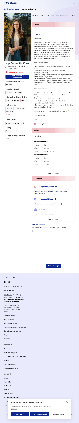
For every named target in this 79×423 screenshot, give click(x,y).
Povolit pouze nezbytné (39, 414)
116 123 (18, 309)
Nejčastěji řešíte (9, 316)
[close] (67, 402)
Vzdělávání (7, 360)
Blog (5, 335)
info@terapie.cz (9, 291)
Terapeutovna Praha (11, 368)
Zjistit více (14, 409)
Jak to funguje (9, 319)
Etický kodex (8, 386)
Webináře (7, 339)
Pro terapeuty (8, 349)
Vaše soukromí (9, 394)
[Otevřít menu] (74, 3)
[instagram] (8, 282)
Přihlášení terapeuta (11, 353)
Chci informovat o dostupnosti (17, 77)
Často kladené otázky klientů (13, 331)
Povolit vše (19, 414)
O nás (6, 378)
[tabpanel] (53, 146)
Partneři (6, 390)
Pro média (7, 382)
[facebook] (5, 282)
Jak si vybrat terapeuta (11, 323)
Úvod (6, 9)
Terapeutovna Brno (10, 364)
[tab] (35, 16)
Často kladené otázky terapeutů (15, 357)
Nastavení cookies (59, 414)
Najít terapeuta (14, 9)
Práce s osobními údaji (11, 397)
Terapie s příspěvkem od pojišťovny (16, 327)
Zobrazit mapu (53, 266)
